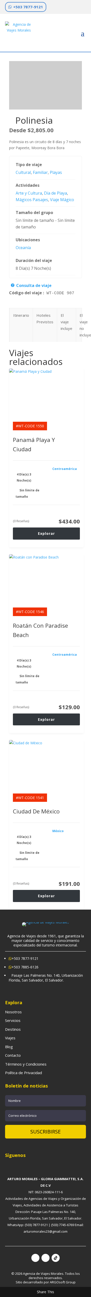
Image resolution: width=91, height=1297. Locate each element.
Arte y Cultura (29, 193)
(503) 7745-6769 (62, 1225)
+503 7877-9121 (28, 6)
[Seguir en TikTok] (56, 1258)
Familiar (40, 172)
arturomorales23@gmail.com (45, 1231)
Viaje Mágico (62, 199)
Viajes (10, 1037)
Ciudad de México (36, 811)
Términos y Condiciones (26, 1064)
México (58, 831)
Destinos (13, 1029)
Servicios (12, 1020)
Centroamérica (64, 469)
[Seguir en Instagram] (45, 1258)
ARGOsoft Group (63, 1282)
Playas (56, 172)
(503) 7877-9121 (36, 1225)
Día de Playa (55, 193)
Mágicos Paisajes (32, 199)
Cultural (23, 172)
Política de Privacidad (23, 1072)
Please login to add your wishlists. (11, 122)
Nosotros (13, 1011)
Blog (9, 1046)
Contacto (13, 1055)
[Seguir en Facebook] (35, 1258)
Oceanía (23, 247)
